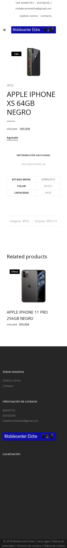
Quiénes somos (29, 16)
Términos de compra (29, 545)
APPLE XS (51, 221)
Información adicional (34, 155)
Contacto (46, 16)
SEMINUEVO (48, 179)
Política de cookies (54, 545)
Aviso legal (43, 541)
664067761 (9, 410)
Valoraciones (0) (33, 164)
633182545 (9, 415)
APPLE (10, 85)
